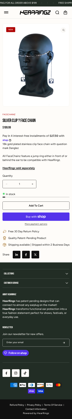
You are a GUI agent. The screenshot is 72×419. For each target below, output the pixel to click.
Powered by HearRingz (36, 413)
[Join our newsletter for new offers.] (64, 343)
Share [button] (6, 254)
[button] (6, 12)
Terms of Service (53, 405)
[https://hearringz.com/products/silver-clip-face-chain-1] (16, 254)
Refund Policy (17, 405)
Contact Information (36, 409)
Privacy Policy (34, 405)
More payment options (36, 224)
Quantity (7, 175)
